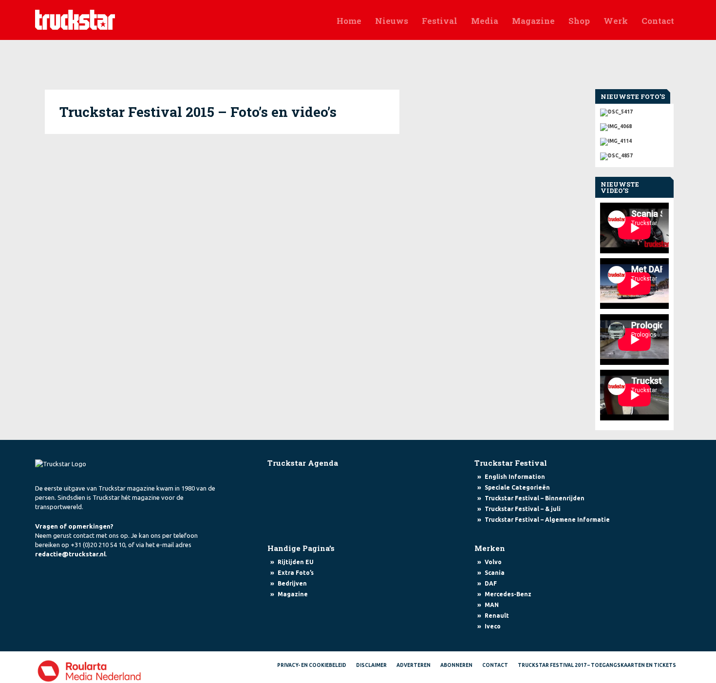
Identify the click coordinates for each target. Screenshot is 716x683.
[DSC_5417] (634, 112)
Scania (495, 572)
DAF (491, 583)
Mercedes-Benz (508, 594)
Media (484, 20)
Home (349, 20)
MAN (492, 605)
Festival (439, 20)
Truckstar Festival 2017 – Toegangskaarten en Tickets (597, 665)
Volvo (493, 562)
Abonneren (456, 665)
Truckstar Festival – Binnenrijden (534, 498)
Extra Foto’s (296, 572)
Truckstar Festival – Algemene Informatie (547, 519)
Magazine (533, 20)
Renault (497, 615)
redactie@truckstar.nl (70, 553)
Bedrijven (292, 583)
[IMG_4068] (634, 124)
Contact (657, 20)
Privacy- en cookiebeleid (311, 665)
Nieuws (391, 20)
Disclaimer (371, 665)
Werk (615, 20)
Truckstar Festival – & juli (523, 509)
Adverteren (413, 665)
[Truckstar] (75, 19)
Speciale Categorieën (517, 487)
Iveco (493, 626)
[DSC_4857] (634, 154)
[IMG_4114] (634, 139)
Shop (579, 20)
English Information (515, 477)
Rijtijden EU (296, 562)
